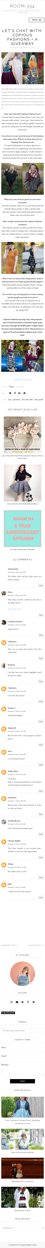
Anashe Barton (14, 821)
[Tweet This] (10, 393)
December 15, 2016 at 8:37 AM (17, 572)
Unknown (12, 641)
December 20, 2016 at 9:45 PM (17, 867)
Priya (10, 592)
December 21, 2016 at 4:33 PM (16, 887)
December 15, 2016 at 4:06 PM (17, 645)
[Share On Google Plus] (20, 393)
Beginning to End (22, 1210)
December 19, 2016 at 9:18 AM (17, 824)
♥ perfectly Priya (14, 609)
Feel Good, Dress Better (22, 1152)
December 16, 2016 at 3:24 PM (17, 711)
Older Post (35, 945)
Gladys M (12, 728)
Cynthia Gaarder (15, 621)
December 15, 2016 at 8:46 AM (17, 595)
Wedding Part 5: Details (22, 1181)
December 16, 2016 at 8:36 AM (17, 691)
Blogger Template (31, 1245)
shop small (38, 399)
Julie (10, 884)
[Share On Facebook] (15, 393)
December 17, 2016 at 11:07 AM (17, 801)
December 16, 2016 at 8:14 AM (17, 668)
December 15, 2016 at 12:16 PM (17, 625)
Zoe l (10, 751)
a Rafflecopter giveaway (22, 379)
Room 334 (22, 6)
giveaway (16, 399)
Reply (41, 586)
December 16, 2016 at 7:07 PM (17, 731)
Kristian (11, 665)
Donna (10, 864)
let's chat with (27, 399)
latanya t (12, 708)
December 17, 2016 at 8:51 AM (17, 774)
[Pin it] (24, 393)
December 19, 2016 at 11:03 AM (17, 844)
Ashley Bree (13, 771)
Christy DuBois (14, 841)
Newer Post (10, 945)
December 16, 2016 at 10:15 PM (17, 754)
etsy (9, 399)
